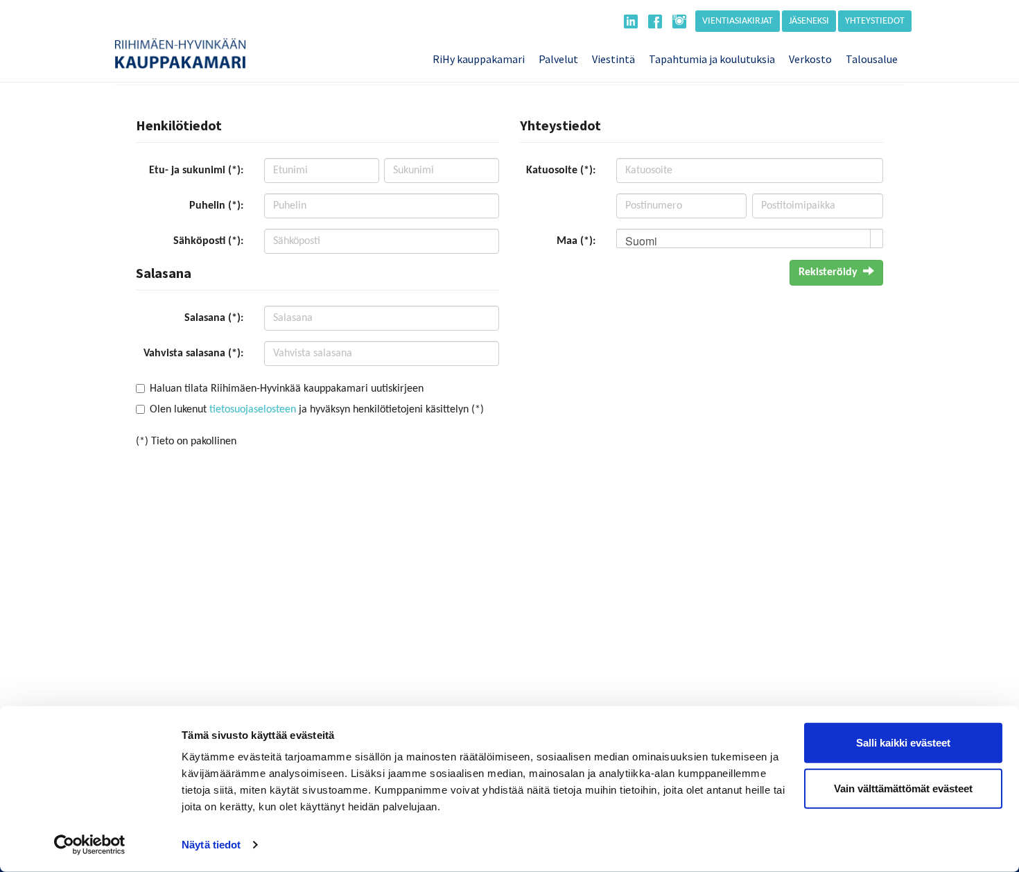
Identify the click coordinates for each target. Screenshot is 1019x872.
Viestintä (613, 59)
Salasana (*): (213, 318)
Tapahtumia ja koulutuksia (712, 59)
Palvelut (558, 59)
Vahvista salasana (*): (193, 353)
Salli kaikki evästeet (903, 743)
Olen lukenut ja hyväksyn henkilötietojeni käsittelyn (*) (317, 409)
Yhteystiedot (875, 21)
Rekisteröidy (828, 272)
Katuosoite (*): (560, 170)
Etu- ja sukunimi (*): (196, 170)
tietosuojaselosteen (252, 409)
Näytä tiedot (211, 845)
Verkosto (810, 59)
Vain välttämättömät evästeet (903, 788)
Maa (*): (576, 241)
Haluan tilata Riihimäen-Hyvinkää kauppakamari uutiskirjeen (287, 388)
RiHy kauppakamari (479, 59)
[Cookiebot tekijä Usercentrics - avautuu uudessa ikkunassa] (89, 845)
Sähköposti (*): (208, 241)
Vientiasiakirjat (737, 21)
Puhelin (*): (216, 205)
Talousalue (872, 59)
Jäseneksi (809, 21)
